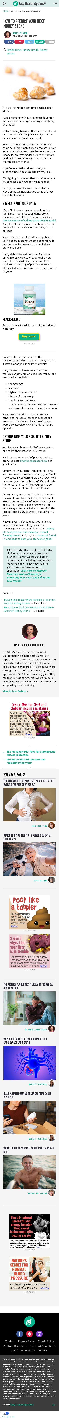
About (14, 1350)
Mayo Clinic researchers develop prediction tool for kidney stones (29, 601)
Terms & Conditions (43, 1346)
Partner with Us (28, 1350)
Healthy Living (20, 33)
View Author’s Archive (16, 691)
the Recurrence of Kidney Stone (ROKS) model (29, 220)
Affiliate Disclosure (15, 1346)
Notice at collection (8, 1417)
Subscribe (42, 1350)
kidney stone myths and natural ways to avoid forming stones (28, 532)
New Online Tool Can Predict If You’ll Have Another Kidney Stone (29, 609)
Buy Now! (29, 336)
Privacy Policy (26, 1341)
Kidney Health (31, 49)
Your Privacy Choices (18, 1413)
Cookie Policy (46, 1341)
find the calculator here (33, 461)
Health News (14, 49)
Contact (10, 1341)
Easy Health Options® (22, 1404)
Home (5, 11)
